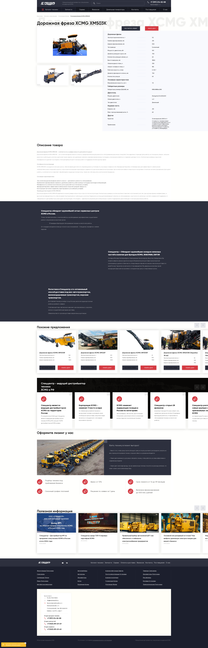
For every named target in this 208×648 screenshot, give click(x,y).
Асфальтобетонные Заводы (114, 571)
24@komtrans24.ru (52, 600)
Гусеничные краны (111, 581)
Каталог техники (51, 9)
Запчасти (68, 9)
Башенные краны (83, 584)
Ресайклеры (147, 577)
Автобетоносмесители (44, 584)
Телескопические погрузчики (152, 584)
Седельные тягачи (43, 577)
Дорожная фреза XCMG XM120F (93, 353)
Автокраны (81, 574)
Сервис (82, 9)
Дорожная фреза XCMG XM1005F (52, 353)
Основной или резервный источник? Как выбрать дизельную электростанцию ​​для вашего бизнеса (180, 538)
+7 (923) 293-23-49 (54, 624)
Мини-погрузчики (42, 581)
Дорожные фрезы (111, 584)
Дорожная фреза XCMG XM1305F (135, 353)
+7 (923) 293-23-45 (54, 629)
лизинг (47, 367)
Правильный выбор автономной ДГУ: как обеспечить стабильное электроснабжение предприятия (138, 538)
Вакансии (95, 9)
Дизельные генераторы (115, 9)
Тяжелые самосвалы (149, 571)
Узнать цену (152, 28)
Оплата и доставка (128, 563)
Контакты (135, 9)
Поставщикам (151, 9)
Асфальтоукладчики (111, 577)
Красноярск (154, 4)
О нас (165, 9)
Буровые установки (149, 581)
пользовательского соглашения (102, 640)
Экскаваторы (82, 577)
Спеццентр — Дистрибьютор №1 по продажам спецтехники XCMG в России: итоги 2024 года (55, 538)
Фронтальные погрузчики (45, 571)
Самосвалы (41, 574)
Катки (79, 581)
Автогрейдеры (82, 571)
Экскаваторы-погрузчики (151, 574)
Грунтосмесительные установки (116, 574)
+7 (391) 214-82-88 (158, 2)
